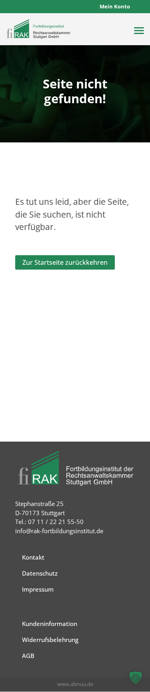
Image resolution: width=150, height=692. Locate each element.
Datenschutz (40, 573)
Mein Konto (115, 6)
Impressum (38, 589)
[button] (135, 677)
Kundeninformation (49, 624)
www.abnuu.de (75, 684)
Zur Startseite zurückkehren (65, 262)
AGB (28, 656)
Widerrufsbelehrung (50, 640)
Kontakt (33, 557)
